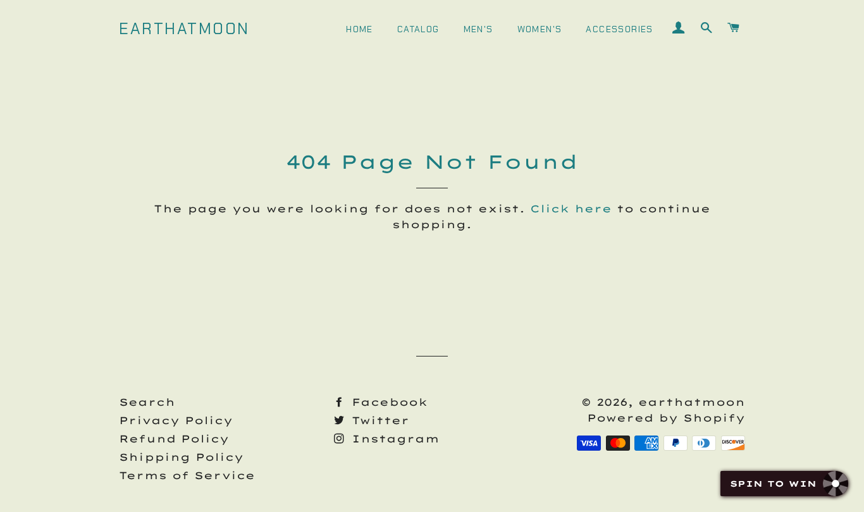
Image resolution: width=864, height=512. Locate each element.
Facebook (387, 402)
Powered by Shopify (666, 417)
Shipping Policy (181, 457)
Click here (571, 208)
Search (147, 402)
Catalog (418, 29)
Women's (539, 29)
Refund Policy (174, 438)
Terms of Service (187, 475)
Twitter (378, 420)
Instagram (393, 438)
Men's (478, 29)
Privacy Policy (176, 420)
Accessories (619, 29)
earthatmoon (184, 28)
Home (359, 29)
